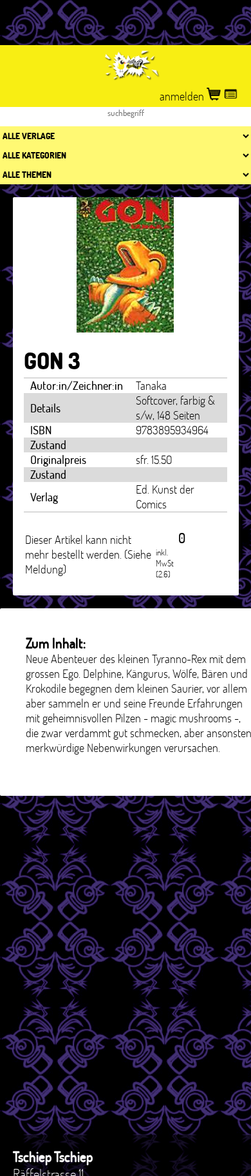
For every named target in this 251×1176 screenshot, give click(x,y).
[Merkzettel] (230, 96)
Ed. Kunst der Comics (165, 497)
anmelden (183, 96)
